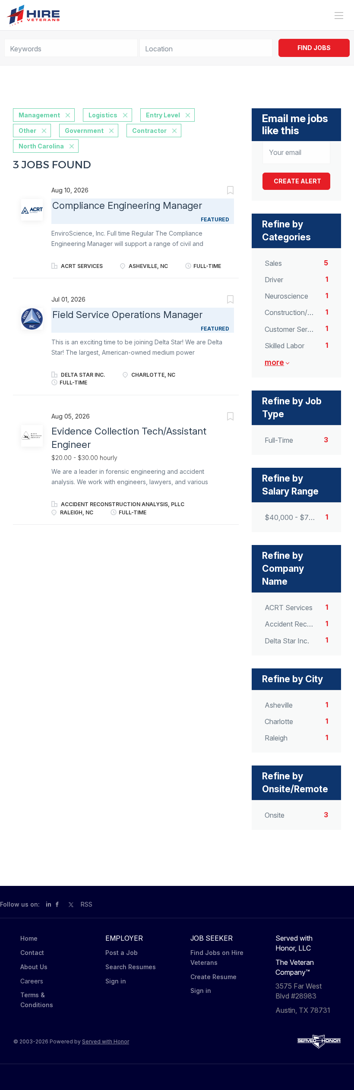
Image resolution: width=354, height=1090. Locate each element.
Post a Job (121, 952)
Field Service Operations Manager (127, 314)
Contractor (149, 130)
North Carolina (41, 146)
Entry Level (163, 115)
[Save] (221, 191)
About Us (33, 966)
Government (84, 130)
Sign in (115, 981)
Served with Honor (105, 1041)
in (48, 904)
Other (27, 130)
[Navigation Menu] (339, 15)
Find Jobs (314, 47)
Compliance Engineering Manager (127, 205)
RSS (86, 904)
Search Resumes (130, 966)
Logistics (102, 115)
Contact (32, 952)
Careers (31, 981)
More (274, 362)
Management (39, 115)
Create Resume (213, 976)
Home (29, 938)
